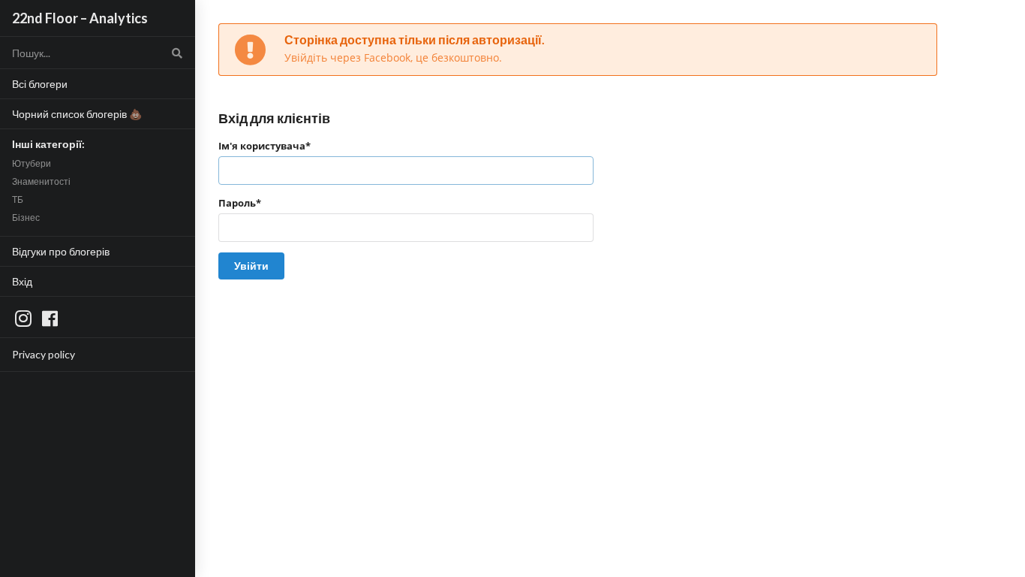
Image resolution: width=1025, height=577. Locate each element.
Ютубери (31, 163)
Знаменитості (41, 181)
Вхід (22, 281)
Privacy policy (43, 354)
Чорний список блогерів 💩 (77, 113)
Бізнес (26, 217)
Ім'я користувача (264, 146)
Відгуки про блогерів (61, 251)
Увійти (251, 265)
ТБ (17, 199)
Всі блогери (40, 83)
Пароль (239, 203)
